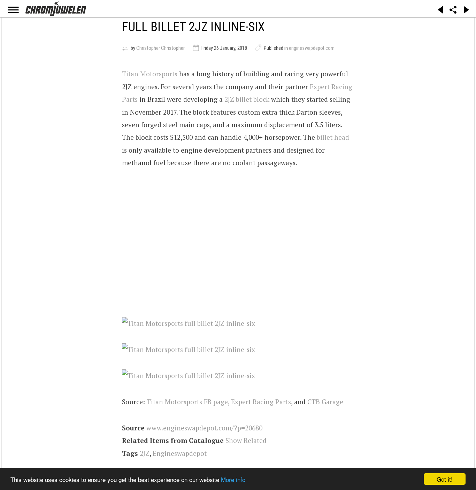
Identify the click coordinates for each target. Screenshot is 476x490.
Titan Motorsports (149, 73)
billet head (333, 137)
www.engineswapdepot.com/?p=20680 (204, 427)
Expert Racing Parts (261, 401)
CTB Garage (325, 401)
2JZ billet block (246, 99)
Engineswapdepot (180, 453)
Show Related (246, 440)
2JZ (144, 453)
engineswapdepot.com (312, 48)
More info (233, 479)
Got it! (445, 479)
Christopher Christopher (160, 48)
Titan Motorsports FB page (187, 401)
